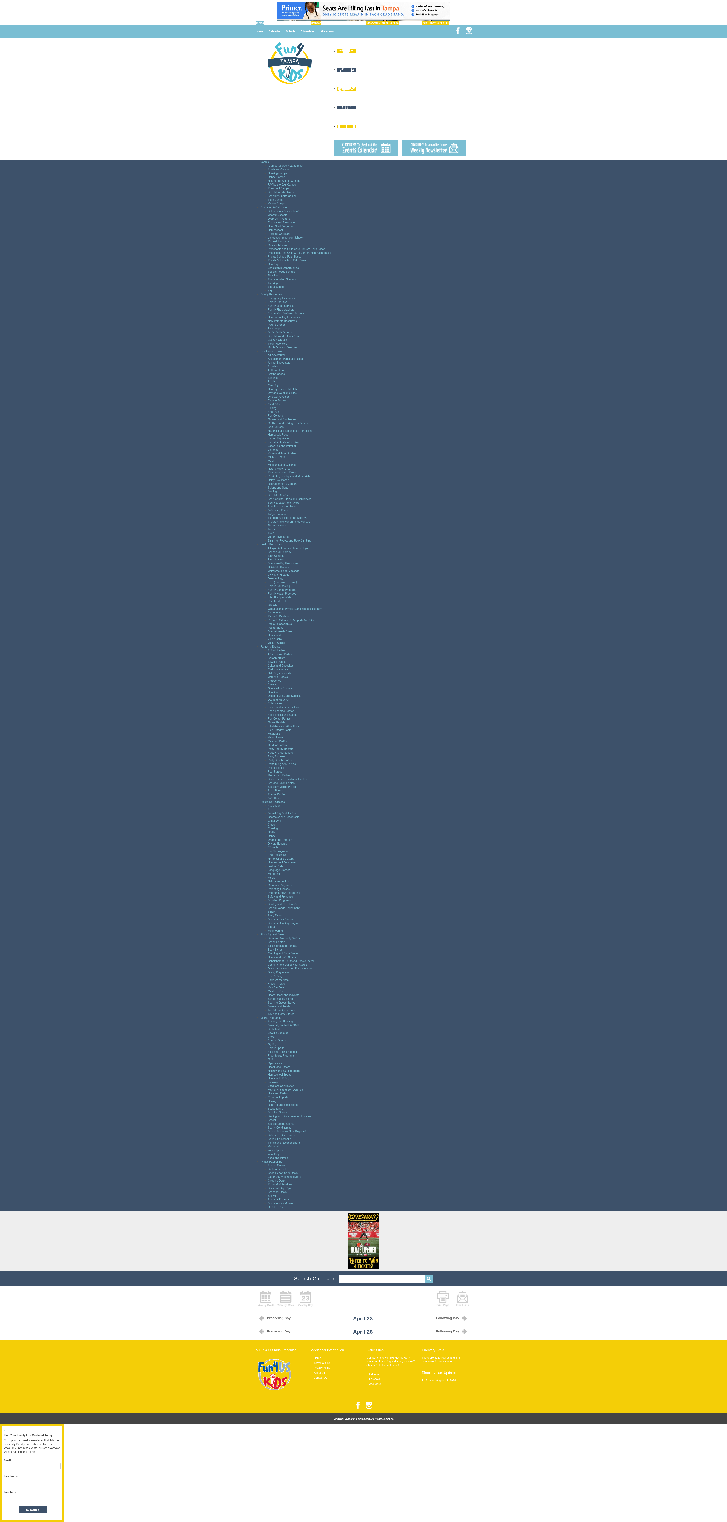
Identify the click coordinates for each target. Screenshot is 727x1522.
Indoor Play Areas (278, 438)
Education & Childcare (273, 207)
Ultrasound (274, 635)
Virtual (271, 927)
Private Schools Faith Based (285, 256)
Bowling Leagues (278, 1033)
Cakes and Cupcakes (280, 665)
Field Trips (274, 404)
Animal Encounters (279, 362)
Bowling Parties (277, 661)
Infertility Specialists (279, 597)
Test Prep (273, 275)
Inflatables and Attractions (283, 726)
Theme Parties (276, 794)
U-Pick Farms (276, 1207)
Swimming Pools (278, 510)
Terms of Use (322, 1363)
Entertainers (275, 703)
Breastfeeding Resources (283, 563)
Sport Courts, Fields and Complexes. (290, 499)
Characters (274, 680)
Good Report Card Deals (283, 1173)
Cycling (272, 1044)
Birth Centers (276, 555)
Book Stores (275, 949)
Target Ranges (277, 514)
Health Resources (271, 544)
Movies (272, 461)
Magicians (274, 733)
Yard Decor (274, 798)
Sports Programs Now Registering (288, 1131)
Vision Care (275, 639)
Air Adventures (276, 355)
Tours (271, 529)
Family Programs (278, 851)
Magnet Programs (278, 241)
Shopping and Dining (272, 934)
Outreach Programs (280, 885)
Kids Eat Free (276, 987)
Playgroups (274, 328)
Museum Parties (277, 741)
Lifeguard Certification (281, 1086)
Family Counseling (279, 586)
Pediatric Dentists (278, 616)
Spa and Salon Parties (281, 783)
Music (271, 877)
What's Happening (271, 1161)
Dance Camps (276, 177)
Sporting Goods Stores (281, 1002)
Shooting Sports (277, 1112)
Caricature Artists (278, 669)
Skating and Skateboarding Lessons (289, 1116)
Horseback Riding (278, 1078)
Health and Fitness (279, 1067)
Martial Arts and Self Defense (285, 1089)
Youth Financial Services (282, 347)
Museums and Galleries (282, 465)
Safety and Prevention (281, 896)
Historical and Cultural (281, 858)
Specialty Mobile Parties (282, 786)
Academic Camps (278, 169)
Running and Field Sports (283, 1105)
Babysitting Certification (282, 813)
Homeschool (275, 230)
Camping (273, 385)
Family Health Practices (282, 593)
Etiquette (273, 847)
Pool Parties (275, 771)
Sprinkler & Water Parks (282, 506)
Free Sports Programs (281, 1055)
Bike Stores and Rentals (282, 946)
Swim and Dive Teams (281, 1135)
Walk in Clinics (276, 643)
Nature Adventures (279, 468)
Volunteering (275, 930)
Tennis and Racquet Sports (284, 1142)
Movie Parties (276, 737)
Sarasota (374, 1379)
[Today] (305, 1298)
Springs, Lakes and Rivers (283, 502)
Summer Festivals (278, 1199)
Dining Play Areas (278, 972)
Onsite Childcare (278, 245)
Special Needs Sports (281, 1123)
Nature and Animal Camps (284, 181)
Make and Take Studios (282, 453)
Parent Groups (276, 324)
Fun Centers (275, 415)
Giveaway (327, 31)
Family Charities (277, 302)
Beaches (273, 377)
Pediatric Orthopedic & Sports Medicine (291, 620)
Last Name (10, 1492)
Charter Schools (277, 215)
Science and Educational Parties (287, 779)
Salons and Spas (278, 487)
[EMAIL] (462, 1298)
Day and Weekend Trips (282, 393)
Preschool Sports (278, 1097)
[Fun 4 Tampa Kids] (290, 62)
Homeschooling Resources (284, 317)
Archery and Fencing (280, 1021)
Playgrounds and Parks (282, 472)
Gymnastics (275, 1063)
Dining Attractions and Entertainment (290, 968)
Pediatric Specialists (280, 624)
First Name (11, 1476)
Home (259, 31)
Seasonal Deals (277, 1192)
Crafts (271, 832)
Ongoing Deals (277, 1180)
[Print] (442, 1298)
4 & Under (274, 805)
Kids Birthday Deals (279, 730)
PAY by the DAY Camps (282, 184)
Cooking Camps (277, 173)
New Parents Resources (282, 321)
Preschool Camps (278, 188)
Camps (264, 162)
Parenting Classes (279, 889)
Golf (270, 1059)
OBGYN (272, 605)
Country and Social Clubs (283, 389)
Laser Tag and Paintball (282, 446)
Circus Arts (274, 821)
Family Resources (271, 294)
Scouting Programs (279, 900)
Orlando (374, 1374)
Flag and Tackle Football (282, 1052)
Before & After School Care (284, 211)
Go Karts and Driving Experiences (288, 423)
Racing (272, 1101)
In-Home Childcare (279, 234)
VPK (270, 290)
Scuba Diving (276, 1108)
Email (7, 1460)
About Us (319, 1372)
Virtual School (276, 287)
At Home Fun (276, 370)
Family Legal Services (281, 306)
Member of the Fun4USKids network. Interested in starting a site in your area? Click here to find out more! (390, 1361)
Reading (273, 264)
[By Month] (266, 1298)
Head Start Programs (280, 226)
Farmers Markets (278, 980)
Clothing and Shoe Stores (283, 953)
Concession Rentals (280, 688)
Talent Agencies (277, 343)
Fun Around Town (271, 351)
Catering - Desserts (279, 673)
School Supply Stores (280, 999)
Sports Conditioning (279, 1127)
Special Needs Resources (283, 336)
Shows (272, 1195)
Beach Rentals (276, 942)
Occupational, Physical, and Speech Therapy (295, 608)
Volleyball (273, 1146)
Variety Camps (276, 203)
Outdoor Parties (277, 745)
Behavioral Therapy (279, 552)
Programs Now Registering (284, 892)
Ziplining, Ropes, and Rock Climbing (289, 540)
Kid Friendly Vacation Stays (284, 442)
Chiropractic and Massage (283, 571)
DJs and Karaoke (278, 699)
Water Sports (275, 1150)
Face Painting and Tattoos (283, 707)
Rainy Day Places (278, 480)
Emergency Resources (281, 298)
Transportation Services (282, 279)
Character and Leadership (283, 817)
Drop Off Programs (279, 218)
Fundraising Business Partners (286, 313)
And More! (375, 1384)
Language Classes (279, 870)
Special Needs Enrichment (284, 908)
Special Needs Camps (281, 192)
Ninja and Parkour (278, 1093)
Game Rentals (276, 722)
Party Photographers (280, 752)
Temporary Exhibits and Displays (287, 518)
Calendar (274, 31)
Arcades (273, 366)
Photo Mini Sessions (280, 1184)
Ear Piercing (275, 976)
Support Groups (277, 340)
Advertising (308, 31)
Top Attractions (277, 525)
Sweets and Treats (279, 1006)
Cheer (271, 1036)
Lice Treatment (277, 601)
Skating (272, 491)
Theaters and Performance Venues (289, 521)
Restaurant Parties (279, 775)
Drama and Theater (280, 839)
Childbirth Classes (278, 567)
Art (269, 809)
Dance (272, 836)
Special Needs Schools (281, 271)
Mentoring (274, 874)
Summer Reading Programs (284, 923)
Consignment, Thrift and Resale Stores (291, 961)
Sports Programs (270, 1017)
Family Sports (276, 1048)
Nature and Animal (279, 881)
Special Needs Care (280, 631)
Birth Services (276, 559)
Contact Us (320, 1377)
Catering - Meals (278, 677)
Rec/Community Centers (282, 483)
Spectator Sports (278, 495)
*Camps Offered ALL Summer (285, 165)
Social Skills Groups (280, 332)
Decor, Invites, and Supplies (284, 696)
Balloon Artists (276, 658)
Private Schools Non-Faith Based (287, 260)
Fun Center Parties (279, 718)
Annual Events (276, 1165)
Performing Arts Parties (282, 764)
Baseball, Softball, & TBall (283, 1025)
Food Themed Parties (281, 711)
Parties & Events (270, 646)
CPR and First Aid (278, 574)
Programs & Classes (272, 802)
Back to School (277, 1169)
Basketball (274, 1029)
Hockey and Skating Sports (284, 1070)
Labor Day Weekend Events (284, 1177)
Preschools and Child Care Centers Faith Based (296, 249)
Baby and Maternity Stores (284, 938)
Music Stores (275, 991)
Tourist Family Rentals (281, 1010)
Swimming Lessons (279, 1139)
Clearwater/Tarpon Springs (382, 23)
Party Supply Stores (280, 760)
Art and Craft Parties (280, 654)
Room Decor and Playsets (283, 995)
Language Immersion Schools (286, 237)
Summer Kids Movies (280, 1203)
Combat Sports (277, 1040)
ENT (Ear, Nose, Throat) (282, 582)
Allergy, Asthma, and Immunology (288, 548)
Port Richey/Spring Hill (435, 23)
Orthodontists (276, 612)
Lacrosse (273, 1082)
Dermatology (275, 578)
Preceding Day (279, 1318)
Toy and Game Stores (281, 1014)
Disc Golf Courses (278, 396)
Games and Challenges (282, 419)
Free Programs (277, 855)
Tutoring (273, 283)
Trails (271, 533)
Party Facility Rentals (280, 749)
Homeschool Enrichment (282, 862)
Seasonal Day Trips (279, 1188)
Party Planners (276, 756)
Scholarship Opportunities (283, 268)
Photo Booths (276, 768)
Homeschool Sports (279, 1074)
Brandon (316, 23)
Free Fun (273, 412)
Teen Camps (275, 199)
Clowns (272, 684)
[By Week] (285, 1298)
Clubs (271, 824)
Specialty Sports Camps (282, 196)
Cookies (273, 692)
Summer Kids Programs (282, 919)
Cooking (273, 828)
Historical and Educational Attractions (290, 430)
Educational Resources (282, 222)
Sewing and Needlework (282, 904)
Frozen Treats (276, 983)
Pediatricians (275, 627)
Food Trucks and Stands (282, 715)
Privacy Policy (322, 1368)
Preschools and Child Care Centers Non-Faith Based (299, 252)
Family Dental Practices (282, 590)
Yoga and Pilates (278, 1158)
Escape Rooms (277, 400)
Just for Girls (275, 866)
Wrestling (273, 1154)
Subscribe (32, 1510)
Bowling (272, 381)
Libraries (273, 449)
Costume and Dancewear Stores (287, 964)
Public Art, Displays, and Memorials (289, 476)
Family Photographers (281, 309)
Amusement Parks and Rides (285, 359)
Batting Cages (276, 374)
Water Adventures (278, 537)
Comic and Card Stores (282, 957)
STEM (271, 911)
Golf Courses (276, 427)
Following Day (447, 1318)
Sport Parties (275, 790)
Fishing (272, 408)
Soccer (272, 1120)
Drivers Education (278, 843)
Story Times (275, 915)
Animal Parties (276, 650)
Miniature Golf (276, 457)
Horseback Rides (278, 434)
